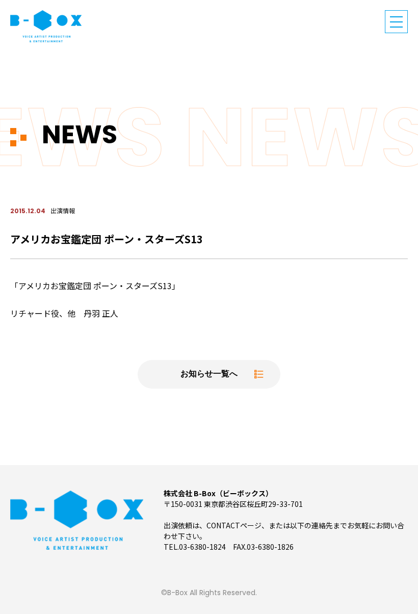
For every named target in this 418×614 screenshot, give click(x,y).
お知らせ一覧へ (209, 374)
